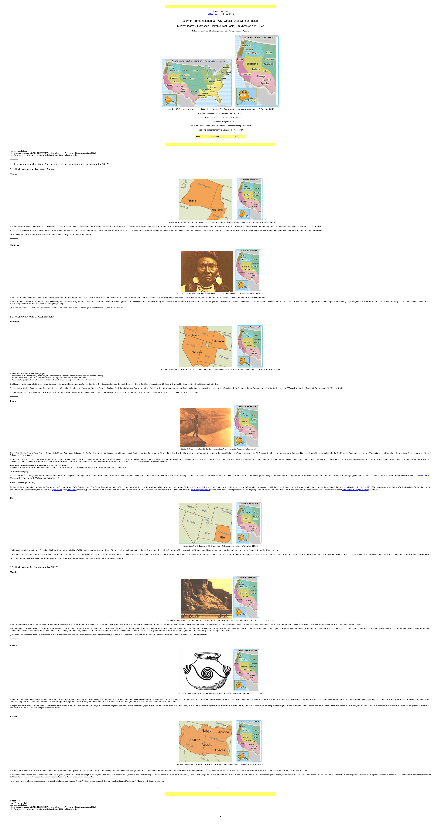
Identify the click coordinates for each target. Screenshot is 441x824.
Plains (208, 476)
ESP (216, 14)
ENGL (210, 14)
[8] (376, 489)
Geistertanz (53, 476)
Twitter (236, 136)
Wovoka (157, 476)
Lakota (417, 476)
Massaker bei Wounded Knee (372, 476)
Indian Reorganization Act (200, 490)
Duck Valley (71, 490)
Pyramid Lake (57, 490)
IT (223, 14)
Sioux (422, 476)
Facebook (215, 136)
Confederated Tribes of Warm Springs (355, 490)
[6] (63, 489)
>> (224, 16)
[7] (335, 489)
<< (217, 16)
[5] (58, 477)
